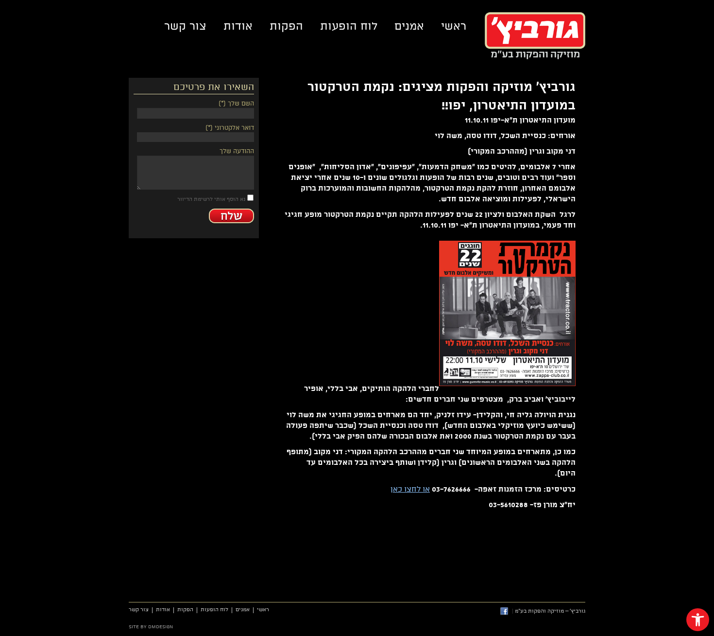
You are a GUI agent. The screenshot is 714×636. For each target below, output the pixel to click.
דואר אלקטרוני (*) (229, 128)
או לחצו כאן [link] (410, 489)
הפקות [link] (286, 26)
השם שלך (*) (236, 103)
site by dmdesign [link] (151, 626)
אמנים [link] (409, 26)
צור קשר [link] (185, 26)
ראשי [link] (453, 26)
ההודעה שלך (237, 151)
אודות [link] (238, 26)
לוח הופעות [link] (348, 26)
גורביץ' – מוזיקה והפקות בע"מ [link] (535, 35)
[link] (697, 619)
